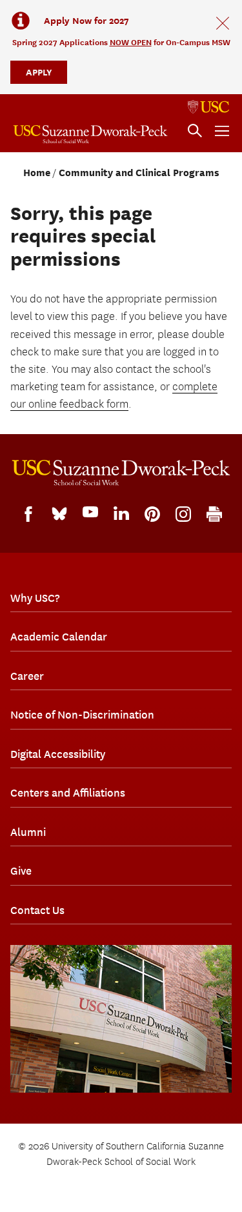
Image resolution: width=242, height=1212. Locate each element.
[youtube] (90, 511)
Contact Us (37, 910)
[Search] (195, 131)
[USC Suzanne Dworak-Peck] (121, 473)
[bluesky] (59, 512)
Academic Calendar (58, 636)
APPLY (39, 71)
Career (27, 676)
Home (36, 173)
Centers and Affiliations (67, 792)
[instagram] (183, 514)
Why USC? (34, 597)
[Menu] (222, 131)
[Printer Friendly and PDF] (214, 514)
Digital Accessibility (57, 754)
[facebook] (28, 514)
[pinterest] (152, 514)
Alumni (28, 832)
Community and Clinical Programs (139, 173)
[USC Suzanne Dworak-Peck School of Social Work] (90, 134)
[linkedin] (121, 513)
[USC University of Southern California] (208, 107)
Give (21, 870)
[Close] (222, 23)
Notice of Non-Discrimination (82, 714)
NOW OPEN (131, 42)
